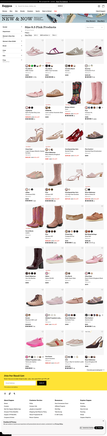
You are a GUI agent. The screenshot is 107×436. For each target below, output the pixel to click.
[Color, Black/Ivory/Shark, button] (32, 357)
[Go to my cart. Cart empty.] (103, 6)
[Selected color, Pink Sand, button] (86, 189)
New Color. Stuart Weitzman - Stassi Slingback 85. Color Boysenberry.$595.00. (94, 349)
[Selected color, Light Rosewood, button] (26, 189)
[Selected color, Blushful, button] (46, 149)
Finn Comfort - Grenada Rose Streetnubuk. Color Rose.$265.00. (94, 141)
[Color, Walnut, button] (52, 149)
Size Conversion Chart (61, 403)
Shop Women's (90, 21)
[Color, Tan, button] (29, 65)
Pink (53, 35)
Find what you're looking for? (94, 370)
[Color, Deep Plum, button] (29, 107)
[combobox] (35, 6)
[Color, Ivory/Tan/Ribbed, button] (34, 357)
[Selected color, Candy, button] (66, 357)
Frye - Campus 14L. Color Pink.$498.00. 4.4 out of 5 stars (94, 100)
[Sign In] (99, 6)
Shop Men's (101, 21)
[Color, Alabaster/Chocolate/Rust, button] (29, 357)
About (6, 403)
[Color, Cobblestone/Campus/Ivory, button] (40, 357)
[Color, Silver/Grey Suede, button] (74, 65)
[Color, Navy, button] (91, 107)
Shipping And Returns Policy (38, 412)
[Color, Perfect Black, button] (49, 65)
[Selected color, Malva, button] (66, 273)
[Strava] (14, 393)
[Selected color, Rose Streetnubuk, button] (86, 315)
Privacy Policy (59, 424)
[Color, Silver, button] (97, 107)
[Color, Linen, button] (49, 149)
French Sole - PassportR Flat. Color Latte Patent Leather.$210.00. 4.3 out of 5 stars (74, 224)
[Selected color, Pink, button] (86, 107)
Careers (6, 406)
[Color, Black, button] (32, 107)
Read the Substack (62, 1)
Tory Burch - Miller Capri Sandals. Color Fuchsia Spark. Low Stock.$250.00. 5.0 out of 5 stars (54, 58)
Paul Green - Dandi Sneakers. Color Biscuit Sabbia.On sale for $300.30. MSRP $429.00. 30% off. (54, 349)
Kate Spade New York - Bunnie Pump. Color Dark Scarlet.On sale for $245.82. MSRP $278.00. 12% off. (74, 141)
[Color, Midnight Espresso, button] (34, 273)
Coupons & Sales (9, 417)
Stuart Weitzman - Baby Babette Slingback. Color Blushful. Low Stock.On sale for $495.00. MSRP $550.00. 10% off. (54, 141)
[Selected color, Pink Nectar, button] (86, 273)
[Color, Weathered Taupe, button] (29, 273)
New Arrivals (84, 409)
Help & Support (100, 11)
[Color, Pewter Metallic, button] (69, 231)
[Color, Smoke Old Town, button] (54, 231)
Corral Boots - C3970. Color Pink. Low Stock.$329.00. (34, 224)
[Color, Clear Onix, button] (29, 189)
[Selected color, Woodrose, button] (46, 189)
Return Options (34, 417)
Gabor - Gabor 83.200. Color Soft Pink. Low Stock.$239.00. (54, 265)
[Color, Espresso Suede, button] (69, 65)
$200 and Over (44, 35)
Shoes (82, 414)
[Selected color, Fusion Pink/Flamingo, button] (26, 357)
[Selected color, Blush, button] (26, 107)
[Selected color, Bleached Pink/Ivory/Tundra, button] (46, 315)
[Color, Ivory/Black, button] (49, 315)
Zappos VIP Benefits (10, 414)
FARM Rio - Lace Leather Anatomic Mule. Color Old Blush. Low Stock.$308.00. (54, 100)
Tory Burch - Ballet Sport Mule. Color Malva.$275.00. (74, 265)
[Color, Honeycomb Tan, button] (52, 65)
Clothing (82, 406)
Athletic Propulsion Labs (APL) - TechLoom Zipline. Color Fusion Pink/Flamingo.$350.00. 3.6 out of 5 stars (34, 349)
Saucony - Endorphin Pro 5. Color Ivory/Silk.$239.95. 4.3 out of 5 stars (94, 58)
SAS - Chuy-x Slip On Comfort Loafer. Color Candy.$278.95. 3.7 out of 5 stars (74, 349)
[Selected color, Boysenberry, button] (26, 273)
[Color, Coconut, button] (37, 65)
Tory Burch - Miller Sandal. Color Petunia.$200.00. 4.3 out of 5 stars (34, 58)
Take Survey (58, 412)
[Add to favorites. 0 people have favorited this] (42, 40)
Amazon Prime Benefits (11, 412)
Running (82, 412)
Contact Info (33, 406)
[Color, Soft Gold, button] (77, 357)
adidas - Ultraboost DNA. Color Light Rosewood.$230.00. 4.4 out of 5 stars (34, 182)
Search (60, 6)
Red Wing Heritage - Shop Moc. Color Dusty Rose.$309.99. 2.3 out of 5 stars (94, 224)
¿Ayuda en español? (35, 409)
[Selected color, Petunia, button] (26, 65)
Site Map (57, 409)
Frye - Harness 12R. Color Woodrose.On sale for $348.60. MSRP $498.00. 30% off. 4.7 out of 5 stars (54, 224)
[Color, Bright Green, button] (32, 65)
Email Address (10, 383)
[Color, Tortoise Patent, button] (34, 65)
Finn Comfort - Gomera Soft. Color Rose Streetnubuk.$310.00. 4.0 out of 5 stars (94, 307)
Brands (82, 403)
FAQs (31, 403)
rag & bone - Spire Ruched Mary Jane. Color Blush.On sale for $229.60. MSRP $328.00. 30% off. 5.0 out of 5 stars (34, 100)
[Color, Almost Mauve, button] (71, 315)
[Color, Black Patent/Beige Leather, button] (71, 231)
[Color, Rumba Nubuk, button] (91, 315)
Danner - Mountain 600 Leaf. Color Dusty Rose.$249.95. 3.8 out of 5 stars (34, 307)
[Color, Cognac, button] (97, 315)
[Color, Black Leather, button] (99, 107)
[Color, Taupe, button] (94, 357)
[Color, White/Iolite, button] (89, 65)
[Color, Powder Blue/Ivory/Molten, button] (52, 315)
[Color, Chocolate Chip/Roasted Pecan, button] (29, 315)
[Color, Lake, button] (94, 315)
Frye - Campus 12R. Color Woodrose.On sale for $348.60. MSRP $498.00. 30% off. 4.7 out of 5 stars (54, 182)
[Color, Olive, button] (52, 189)
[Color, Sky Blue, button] (89, 107)
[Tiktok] (10, 393)
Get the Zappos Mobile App (12, 409)
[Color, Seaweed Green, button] (49, 107)
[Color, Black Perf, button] (71, 357)
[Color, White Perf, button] (74, 357)
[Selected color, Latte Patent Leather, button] (66, 231)
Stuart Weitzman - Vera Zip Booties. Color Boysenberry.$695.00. (34, 265)
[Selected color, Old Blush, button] (46, 107)
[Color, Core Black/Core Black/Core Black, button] (32, 189)
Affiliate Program (60, 406)
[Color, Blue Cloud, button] (99, 315)
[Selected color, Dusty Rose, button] (86, 231)
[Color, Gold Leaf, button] (40, 65)
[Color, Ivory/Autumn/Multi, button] (54, 315)
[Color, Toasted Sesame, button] (69, 273)
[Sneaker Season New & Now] (53, 18)
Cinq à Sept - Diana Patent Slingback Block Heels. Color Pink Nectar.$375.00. (94, 265)
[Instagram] (5, 393)
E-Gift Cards (59, 414)
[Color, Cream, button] (69, 189)
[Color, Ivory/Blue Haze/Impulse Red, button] (37, 357)
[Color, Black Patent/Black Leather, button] (77, 231)
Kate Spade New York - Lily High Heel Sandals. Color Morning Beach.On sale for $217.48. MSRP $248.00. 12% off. (74, 182)
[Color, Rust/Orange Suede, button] (71, 65)
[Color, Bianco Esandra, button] (89, 315)
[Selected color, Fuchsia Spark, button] (46, 65)
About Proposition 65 (35, 414)
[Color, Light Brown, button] (94, 107)
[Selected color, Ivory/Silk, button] (86, 65)
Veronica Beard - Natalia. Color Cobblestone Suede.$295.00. (74, 58)
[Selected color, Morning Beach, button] (66, 189)
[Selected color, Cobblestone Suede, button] (66, 65)
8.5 (35, 35)
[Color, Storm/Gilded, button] (91, 65)
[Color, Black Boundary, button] (91, 231)
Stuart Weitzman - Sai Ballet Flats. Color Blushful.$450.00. (74, 307)
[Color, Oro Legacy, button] (89, 231)
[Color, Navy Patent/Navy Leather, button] (74, 231)
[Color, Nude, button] (91, 273)
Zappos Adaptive (85, 417)
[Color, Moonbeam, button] (69, 357)
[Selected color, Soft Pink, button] (46, 273)
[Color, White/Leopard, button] (49, 273)
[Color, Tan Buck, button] (49, 189)
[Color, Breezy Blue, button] (69, 315)
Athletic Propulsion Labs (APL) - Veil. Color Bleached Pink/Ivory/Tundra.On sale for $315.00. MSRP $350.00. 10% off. (54, 307)
